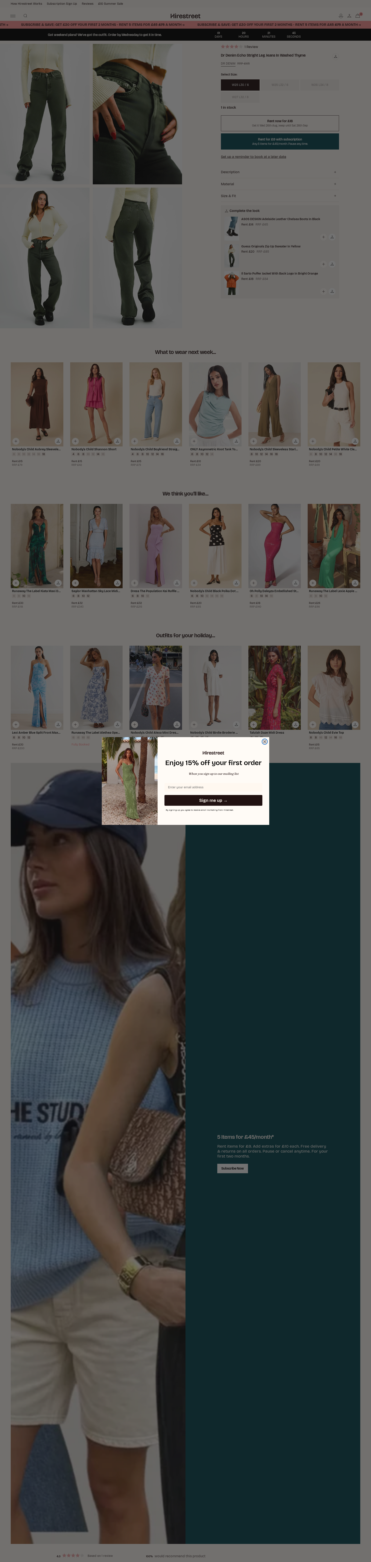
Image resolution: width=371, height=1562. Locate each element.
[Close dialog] (265, 741)
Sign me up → (213, 800)
